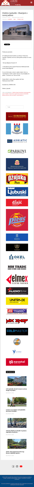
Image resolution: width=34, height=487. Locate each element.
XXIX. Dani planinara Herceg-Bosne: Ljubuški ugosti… (15, 452)
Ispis (15, 19)
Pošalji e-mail (20, 19)
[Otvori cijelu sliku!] (17, 30)
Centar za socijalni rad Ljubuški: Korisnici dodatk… (15, 410)
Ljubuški (10, 19)
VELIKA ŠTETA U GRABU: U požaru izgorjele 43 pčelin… (16, 431)
